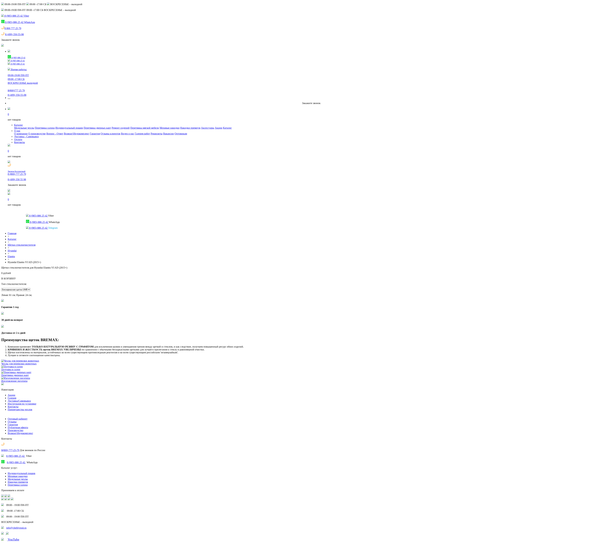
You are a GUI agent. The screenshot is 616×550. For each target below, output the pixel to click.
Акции (218, 127)
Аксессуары (207, 127)
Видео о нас (127, 133)
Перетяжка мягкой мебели (144, 127)
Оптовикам (181, 133)
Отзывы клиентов (110, 133)
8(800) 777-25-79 (10, 450)
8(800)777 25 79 (16, 90)
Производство (15, 430)
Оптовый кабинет (17, 418)
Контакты (19, 142)
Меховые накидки (170, 127)
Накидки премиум (190, 127)
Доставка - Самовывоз (26, 136)
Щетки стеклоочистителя (21, 245)
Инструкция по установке (22, 403)
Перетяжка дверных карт (97, 127)
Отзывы (12, 421)
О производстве (37, 133)
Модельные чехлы (24, 127)
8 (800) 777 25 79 (17, 172)
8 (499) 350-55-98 (14, 34)
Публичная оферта (18, 427)
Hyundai (12, 250)
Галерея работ (142, 133)
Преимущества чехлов (20, 409)
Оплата (18, 139)
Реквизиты (157, 133)
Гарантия (95, 133)
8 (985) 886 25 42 (15, 456)
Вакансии (168, 133)
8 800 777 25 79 (12, 28)
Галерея (12, 398)
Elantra (11, 256)
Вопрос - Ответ (54, 133)
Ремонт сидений (121, 127)
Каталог (18, 125)
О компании (21, 133)
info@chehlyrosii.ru (16, 527)
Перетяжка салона (45, 127)
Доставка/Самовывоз (19, 400)
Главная (12, 233)
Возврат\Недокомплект (76, 133)
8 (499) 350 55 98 (17, 179)
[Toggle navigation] (9, 98)
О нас (17, 130)
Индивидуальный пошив (69, 127)
